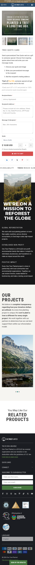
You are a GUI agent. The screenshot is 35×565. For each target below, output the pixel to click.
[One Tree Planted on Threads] (11, 494)
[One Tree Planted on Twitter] (28, 494)
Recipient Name (7, 95)
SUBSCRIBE (17, 487)
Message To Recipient (8, 120)
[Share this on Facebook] (12, 160)
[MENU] (1, 5)
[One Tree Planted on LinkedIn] (15, 494)
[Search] (27, 5)
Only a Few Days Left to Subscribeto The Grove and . (17, 1)
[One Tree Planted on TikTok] (23, 494)
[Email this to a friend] (27, 160)
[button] (15, 391)
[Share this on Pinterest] (22, 160)
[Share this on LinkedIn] (7, 160)
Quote (4, 136)
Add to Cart (18, 154)
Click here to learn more (10, 457)
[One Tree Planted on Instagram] (7, 494)
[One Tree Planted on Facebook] (3, 494)
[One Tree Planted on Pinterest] (19, 494)
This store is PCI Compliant (10, 560)
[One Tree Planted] (17, 5)
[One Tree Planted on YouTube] (32, 494)
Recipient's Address (8, 104)
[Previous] (3, 23)
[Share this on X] (17, 160)
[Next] (31, 23)
